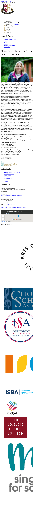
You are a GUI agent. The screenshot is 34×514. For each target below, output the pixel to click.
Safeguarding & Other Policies (12, 172)
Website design (4, 207)
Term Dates (7, 177)
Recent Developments (9, 45)
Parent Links (7, 175)
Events (6, 44)
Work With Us (7, 178)
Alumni (6, 181)
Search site (3, 224)
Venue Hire (7, 47)
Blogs (5, 42)
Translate (16, 24)
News (5, 41)
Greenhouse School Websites (18, 207)
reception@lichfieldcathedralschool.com (11, 195)
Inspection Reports (9, 174)
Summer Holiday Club (10, 39)
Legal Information (10, 204)
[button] (5, 21)
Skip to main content (6, 1)
